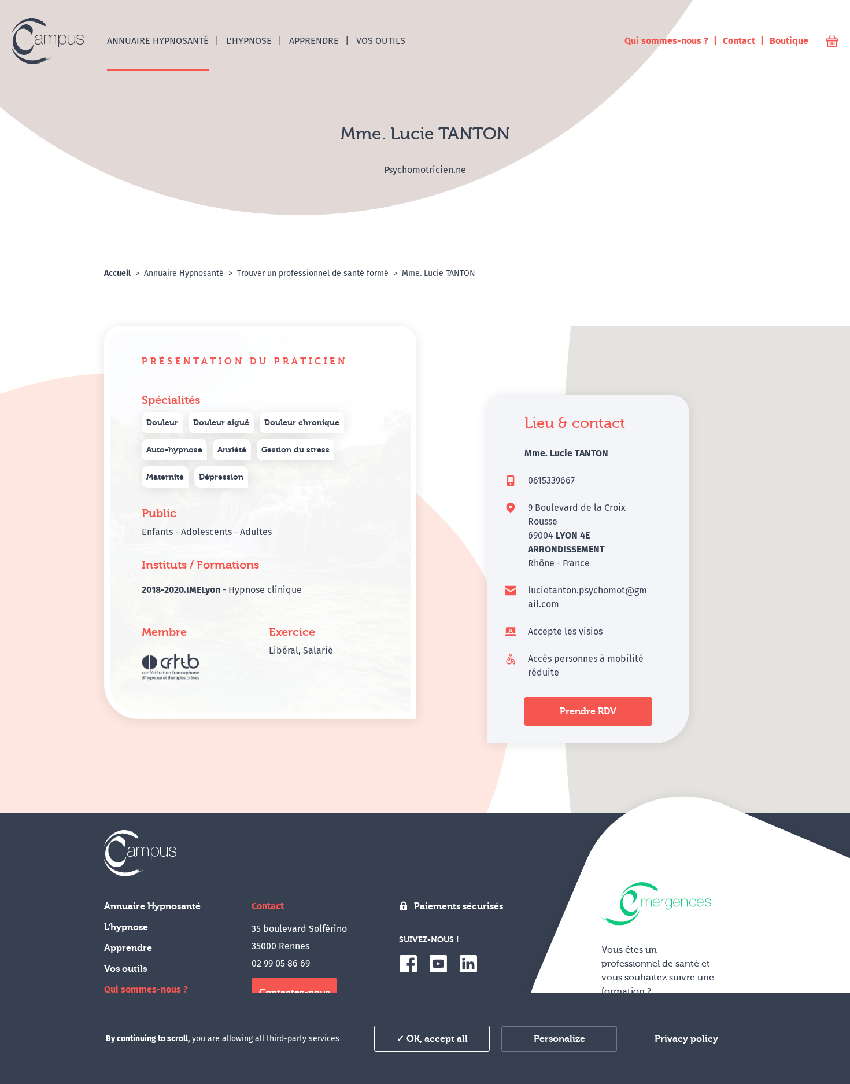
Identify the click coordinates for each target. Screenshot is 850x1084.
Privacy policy (686, 1039)
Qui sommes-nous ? (146, 989)
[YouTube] (438, 963)
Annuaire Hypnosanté (152, 906)
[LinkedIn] (468, 963)
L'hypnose (126, 927)
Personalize (559, 1039)
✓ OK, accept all (432, 1039)
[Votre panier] (832, 41)
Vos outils (125, 969)
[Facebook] (408, 963)
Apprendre (128, 948)
